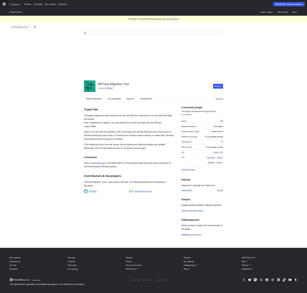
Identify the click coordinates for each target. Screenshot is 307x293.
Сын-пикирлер (114, 98)
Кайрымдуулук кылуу (191, 234)
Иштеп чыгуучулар (133, 265)
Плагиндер (72, 265)
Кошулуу (187, 258)
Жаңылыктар (15, 261)
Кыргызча (36, 280)
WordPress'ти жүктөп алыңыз (288, 4)
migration (211, 163)
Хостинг (13, 265)
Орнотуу (130, 98)
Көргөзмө (71, 258)
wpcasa (219, 163)
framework (211, 158)
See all (220, 190)
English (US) (218, 152)
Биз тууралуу (15, 258)
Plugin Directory (16, 12)
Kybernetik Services (143, 191)
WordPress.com (249, 258)
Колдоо (219, 98)
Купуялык (13, 269)
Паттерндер (73, 269)
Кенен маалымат (94, 98)
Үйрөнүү (129, 258)
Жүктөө (218, 86)
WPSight (109, 88)
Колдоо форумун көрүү (192, 210)
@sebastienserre (99, 163)
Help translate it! (172, 19)
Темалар (71, 261)
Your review (186, 190)
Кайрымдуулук (191, 265)
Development (146, 98)
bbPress (246, 265)
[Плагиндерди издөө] (35, 27)
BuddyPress (247, 269)
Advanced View (188, 169)
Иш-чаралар (189, 261)
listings (219, 158)
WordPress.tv (132, 269)
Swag (187, 269)
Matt (244, 261)
